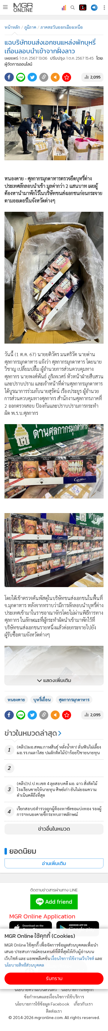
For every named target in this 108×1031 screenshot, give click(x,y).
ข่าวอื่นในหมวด (54, 829)
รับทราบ (54, 978)
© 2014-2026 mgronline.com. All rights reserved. (54, 1017)
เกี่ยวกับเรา (83, 1003)
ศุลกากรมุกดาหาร (74, 699)
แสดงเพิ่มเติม (56, 680)
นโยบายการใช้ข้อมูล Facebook (42, 1003)
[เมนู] (5, 7)
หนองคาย (16, 699)
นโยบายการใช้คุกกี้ (77, 989)
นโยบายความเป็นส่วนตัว (35, 989)
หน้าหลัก (12, 27)
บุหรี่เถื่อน (41, 699)
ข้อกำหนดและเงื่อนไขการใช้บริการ (54, 996)
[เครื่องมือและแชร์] (105, 7)
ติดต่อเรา (54, 1011)
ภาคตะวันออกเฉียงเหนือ (61, 27)
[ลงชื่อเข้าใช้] (94, 7)
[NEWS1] (82, 7)
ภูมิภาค (30, 27)
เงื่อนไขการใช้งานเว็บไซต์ (72, 958)
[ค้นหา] (72, 7)
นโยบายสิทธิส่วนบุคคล (24, 964)
